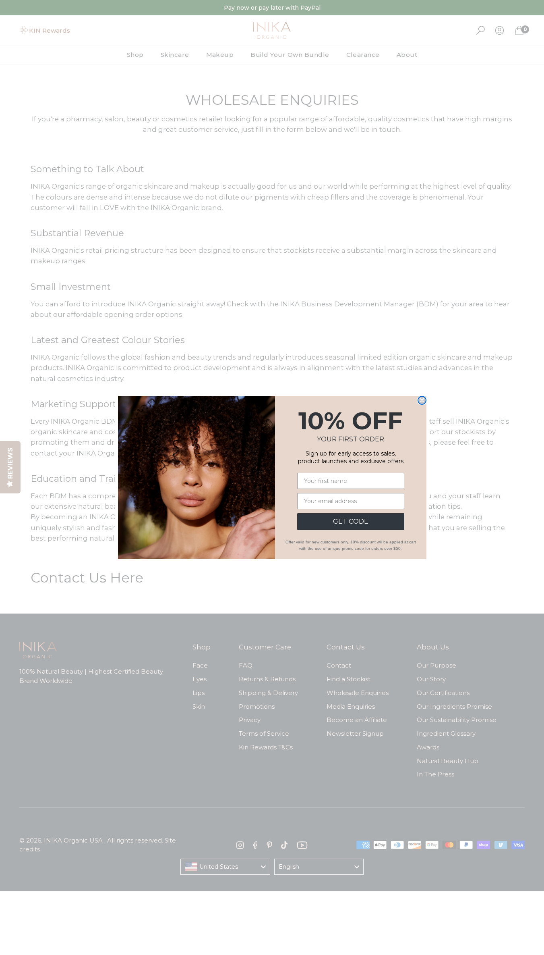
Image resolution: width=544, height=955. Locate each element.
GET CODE (350, 521)
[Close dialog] (422, 400)
